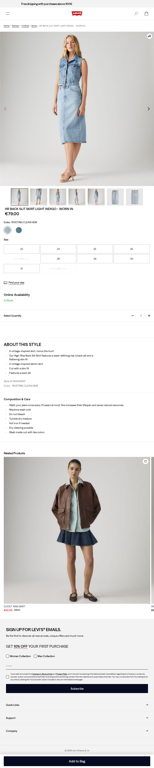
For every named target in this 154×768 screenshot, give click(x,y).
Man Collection (46, 656)
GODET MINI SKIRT (14, 606)
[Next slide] (148, 108)
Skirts (34, 25)
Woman (15, 25)
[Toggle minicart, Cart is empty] (146, 13)
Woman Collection (20, 656)
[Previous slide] (5, 108)
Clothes (25, 25)
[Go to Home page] (77, 13)
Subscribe (77, 688)
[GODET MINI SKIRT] (77, 530)
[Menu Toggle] (7, 13)
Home (6, 25)
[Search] (135, 13)
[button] (135, 13)
